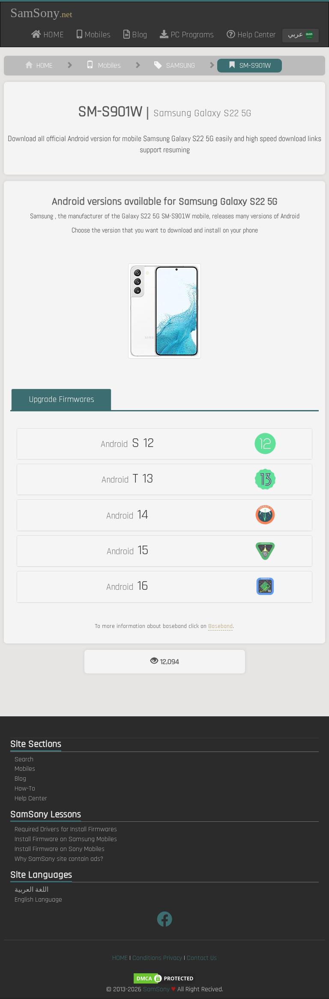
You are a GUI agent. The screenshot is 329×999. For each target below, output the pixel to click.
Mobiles (96, 34)
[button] (164, 444)
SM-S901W (253, 65)
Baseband (220, 626)
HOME (55, 34)
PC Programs (191, 34)
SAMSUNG (178, 65)
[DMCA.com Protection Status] (164, 978)
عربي (296, 34)
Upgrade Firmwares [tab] (61, 399)
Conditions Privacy (157, 958)
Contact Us (202, 958)
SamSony (41, 13)
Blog (138, 34)
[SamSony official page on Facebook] (164, 920)
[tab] (164, 444)
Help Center (255, 34)
